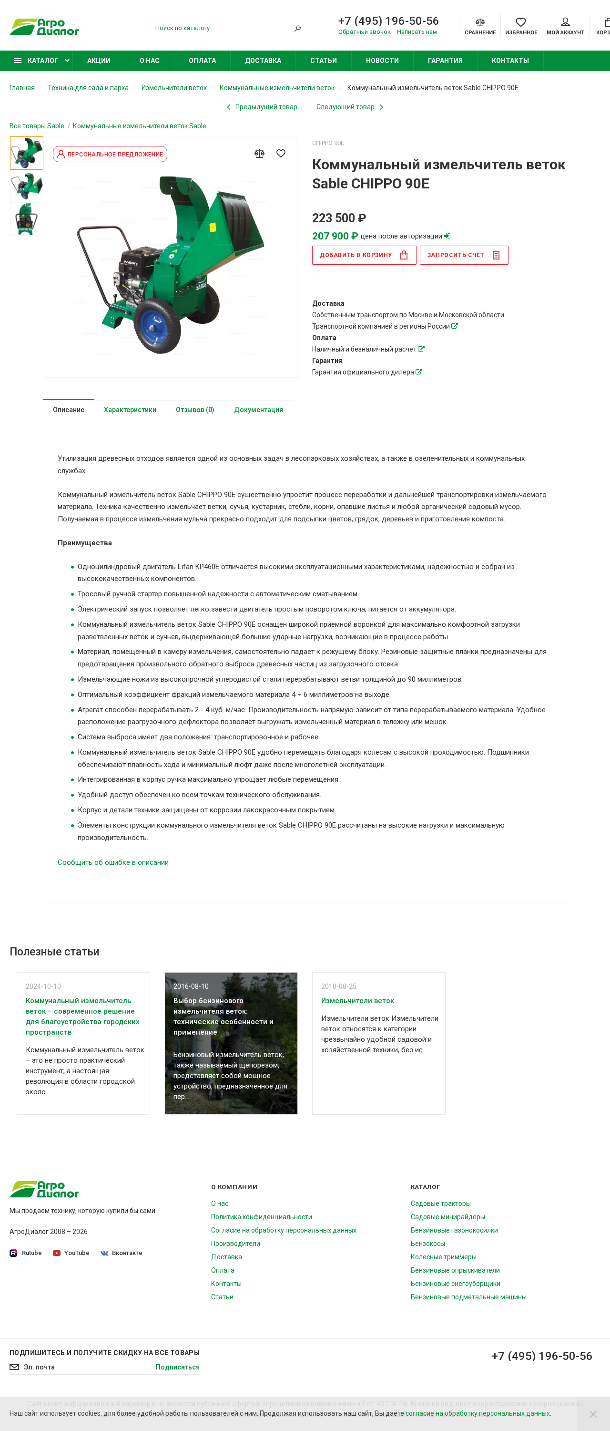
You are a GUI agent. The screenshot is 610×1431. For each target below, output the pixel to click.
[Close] (593, 1414)
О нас (150, 60)
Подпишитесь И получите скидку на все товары (105, 1353)
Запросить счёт (455, 255)
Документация (258, 410)
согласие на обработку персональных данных (478, 1413)
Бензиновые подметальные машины (469, 1297)
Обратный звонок (364, 31)
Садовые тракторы (441, 1203)
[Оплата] (421, 349)
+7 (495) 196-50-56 (388, 21)
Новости (382, 60)
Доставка (263, 60)
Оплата (202, 60)
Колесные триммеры (444, 1257)
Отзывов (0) (195, 410)
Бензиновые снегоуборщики (455, 1283)
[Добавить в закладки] (280, 153)
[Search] (298, 28)
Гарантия (445, 60)
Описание (68, 410)
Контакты (510, 60)
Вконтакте (127, 1252)
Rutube (32, 1252)
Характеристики (130, 410)
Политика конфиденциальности (261, 1217)
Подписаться (178, 1367)
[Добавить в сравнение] (259, 153)
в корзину (356, 255)
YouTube (77, 1252)
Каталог (42, 60)
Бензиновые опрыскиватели (455, 1270)
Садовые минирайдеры (448, 1217)
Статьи (323, 60)
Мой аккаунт (565, 33)
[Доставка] (454, 326)
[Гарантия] (419, 372)
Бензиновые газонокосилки (454, 1230)
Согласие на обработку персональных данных (283, 1230)
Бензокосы (428, 1243)
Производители (235, 1243)
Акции (99, 60)
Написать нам (417, 31)
